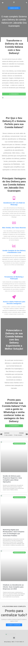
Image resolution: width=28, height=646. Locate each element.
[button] (2, 2)
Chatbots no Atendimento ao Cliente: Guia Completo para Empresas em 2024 (13, 587)
